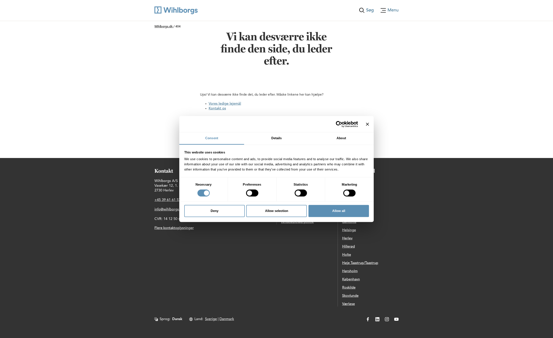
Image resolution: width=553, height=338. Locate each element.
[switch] (252, 193)
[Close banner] (367, 124)
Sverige (211, 319)
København (351, 279)
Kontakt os (217, 108)
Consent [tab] (211, 138)
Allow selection (276, 211)
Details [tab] (276, 138)
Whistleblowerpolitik (297, 222)
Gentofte (349, 222)
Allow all (338, 211)
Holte (346, 255)
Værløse (348, 304)
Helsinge (349, 230)
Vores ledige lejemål (225, 104)
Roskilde (349, 287)
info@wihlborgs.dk (169, 209)
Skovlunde (350, 296)
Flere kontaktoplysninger (174, 228)
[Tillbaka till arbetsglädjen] (176, 10)
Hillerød (348, 246)
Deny (214, 211)
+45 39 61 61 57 (167, 200)
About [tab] (341, 138)
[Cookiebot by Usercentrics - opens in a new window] (339, 124)
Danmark (226, 319)
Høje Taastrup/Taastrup (360, 263)
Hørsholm (350, 271)
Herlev (347, 238)
